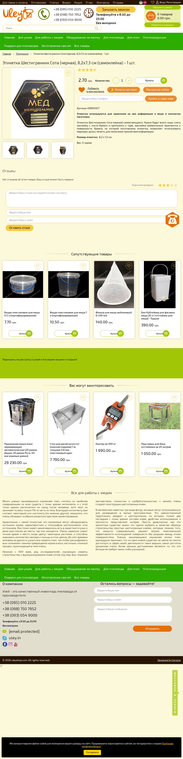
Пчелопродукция (154, 37)
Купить (149, 80)
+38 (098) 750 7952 (67, 14)
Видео (66, 2)
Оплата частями (126, 89)
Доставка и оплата (15, 2)
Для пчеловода (113, 37)
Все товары (82, 45)
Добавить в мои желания (95, 90)
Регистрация (174, 2)
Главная (9, 37)
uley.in (15, 637)
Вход (162, 2)
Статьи (54, 2)
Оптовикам (38, 2)
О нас (89, 2)
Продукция (22, 53)
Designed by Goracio (169, 660)
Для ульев (25, 37)
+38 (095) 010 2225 (67, 9)
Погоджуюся (92, 752)
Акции (78, 2)
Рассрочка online (157, 89)
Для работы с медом (49, 37)
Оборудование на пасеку (83, 37)
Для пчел (133, 37)
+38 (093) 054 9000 (68, 20)
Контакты (103, 2)
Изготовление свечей (56, 45)
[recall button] (172, 220)
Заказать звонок (116, 9)
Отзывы (118, 2)
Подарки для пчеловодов (21, 45)
